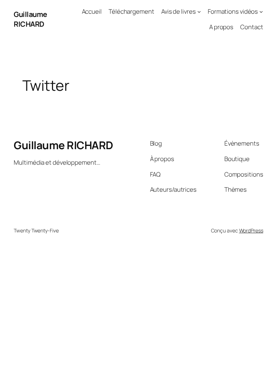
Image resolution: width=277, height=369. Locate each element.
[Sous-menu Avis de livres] (199, 11)
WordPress (251, 230)
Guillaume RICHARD (30, 19)
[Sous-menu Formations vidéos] (261, 11)
